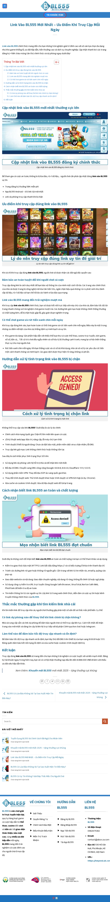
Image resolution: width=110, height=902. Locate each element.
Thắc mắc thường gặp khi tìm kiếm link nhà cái (25, 90)
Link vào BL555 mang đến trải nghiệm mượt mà (29, 76)
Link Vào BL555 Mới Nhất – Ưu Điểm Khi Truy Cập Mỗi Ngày (37, 757)
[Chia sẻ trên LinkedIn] (68, 681)
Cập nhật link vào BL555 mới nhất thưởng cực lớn (26, 66)
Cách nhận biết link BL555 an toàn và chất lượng (26, 86)
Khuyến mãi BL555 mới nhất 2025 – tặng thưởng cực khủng (38, 748)
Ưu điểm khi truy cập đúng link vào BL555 (23, 70)
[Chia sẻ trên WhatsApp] (42, 681)
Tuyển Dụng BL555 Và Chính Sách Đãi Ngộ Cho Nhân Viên (36, 738)
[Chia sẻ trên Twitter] (52, 681)
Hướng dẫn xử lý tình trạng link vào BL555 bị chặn (27, 83)
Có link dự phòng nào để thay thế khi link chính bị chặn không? (34, 93)
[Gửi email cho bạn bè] (57, 681)
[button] (4, 6)
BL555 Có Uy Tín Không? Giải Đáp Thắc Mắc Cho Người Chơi (37, 776)
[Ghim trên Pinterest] (62, 681)
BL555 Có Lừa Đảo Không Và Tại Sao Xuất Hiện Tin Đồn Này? (38, 767)
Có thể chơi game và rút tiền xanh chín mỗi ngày (29, 79)
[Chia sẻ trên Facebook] (47, 681)
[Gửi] (105, 721)
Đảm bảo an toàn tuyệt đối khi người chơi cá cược (29, 73)
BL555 (35, 597)
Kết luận (9, 99)
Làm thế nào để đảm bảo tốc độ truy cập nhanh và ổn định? (33, 96)
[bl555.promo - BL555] (55, 6)
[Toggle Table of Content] (55, 62)
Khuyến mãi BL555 (40, 670)
